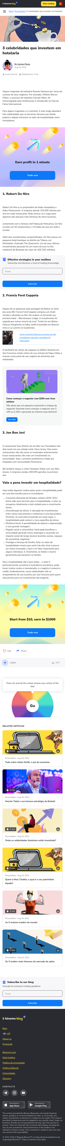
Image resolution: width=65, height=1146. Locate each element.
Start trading (48, 4)
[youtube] (23, 1093)
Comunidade (9, 1073)
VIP (8, 1033)
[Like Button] (4, 651)
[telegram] (6, 1093)
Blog (5, 1028)
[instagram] (14, 1093)
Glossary (7, 1078)
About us (7, 1038)
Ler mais (12, 419)
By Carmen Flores (22, 64)
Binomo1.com (9, 1052)
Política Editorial (10, 1068)
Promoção (7, 1044)
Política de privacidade (14, 1062)
